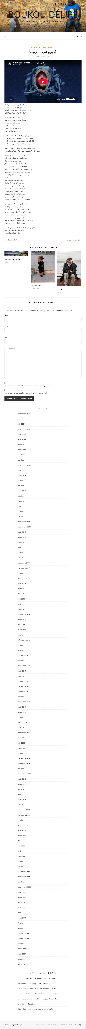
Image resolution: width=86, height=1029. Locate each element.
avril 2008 (22, 913)
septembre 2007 (24, 949)
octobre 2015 (23, 645)
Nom (7, 315)
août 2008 (22, 892)
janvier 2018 (23, 558)
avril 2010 (22, 794)
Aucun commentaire (74, 240)
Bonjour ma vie (38, 285)
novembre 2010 (24, 763)
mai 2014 (21, 676)
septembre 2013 (24, 702)
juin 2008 (21, 902)
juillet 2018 (22, 537)
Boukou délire (38, 47)
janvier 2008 (23, 928)
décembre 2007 (24, 933)
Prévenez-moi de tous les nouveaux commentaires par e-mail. (28, 386)
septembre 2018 (24, 527)
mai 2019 (21, 501)
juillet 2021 (22, 455)
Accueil (37, 1025)
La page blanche (12, 259)
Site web (7, 337)
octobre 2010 (23, 768)
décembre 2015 (24, 640)
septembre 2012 (24, 722)
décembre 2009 (24, 810)
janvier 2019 (23, 516)
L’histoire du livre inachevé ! (42, 1009)
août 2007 (22, 954)
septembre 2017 (24, 578)
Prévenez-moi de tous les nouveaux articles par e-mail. (25, 393)
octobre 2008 (23, 882)
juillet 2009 (22, 835)
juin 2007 (21, 964)
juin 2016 (21, 624)
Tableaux (63, 1025)
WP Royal (19, 1025)
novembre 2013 (24, 691)
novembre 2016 (24, 614)
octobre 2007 (23, 943)
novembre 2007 (24, 938)
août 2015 (22, 650)
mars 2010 (22, 799)
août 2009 (22, 830)
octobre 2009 (23, 820)
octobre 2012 (23, 717)
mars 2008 (22, 918)
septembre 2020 (24, 465)
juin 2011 (21, 743)
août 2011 (22, 738)
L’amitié (45, 983)
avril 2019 (22, 506)
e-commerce (55, 1025)
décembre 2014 (24, 655)
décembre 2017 (24, 563)
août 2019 (22, 491)
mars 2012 (22, 727)
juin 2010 (21, 789)
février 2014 (23, 681)
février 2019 (23, 511)
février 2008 (23, 923)
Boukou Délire (43, 14)
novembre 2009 (24, 815)
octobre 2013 (23, 696)
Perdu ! (60, 289)
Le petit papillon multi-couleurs (45, 978)
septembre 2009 (24, 825)
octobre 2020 (23, 460)
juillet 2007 (22, 959)
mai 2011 (21, 748)
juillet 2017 (22, 588)
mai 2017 (21, 599)
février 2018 (23, 552)
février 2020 (23, 480)
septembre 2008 (24, 887)
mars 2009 (22, 856)
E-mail (7, 326)
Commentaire (9, 348)
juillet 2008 (22, 897)
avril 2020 (22, 470)
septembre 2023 (24, 429)
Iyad (78, 1025)
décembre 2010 (24, 758)
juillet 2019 (22, 496)
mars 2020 (22, 475)
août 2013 (22, 707)
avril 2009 (22, 851)
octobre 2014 (23, 660)
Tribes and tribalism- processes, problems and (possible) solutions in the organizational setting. (40, 999)
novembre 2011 (24, 732)
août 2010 (22, 779)
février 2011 (23, 753)
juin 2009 (21, 841)
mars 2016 (22, 630)
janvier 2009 (23, 866)
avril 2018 (22, 547)
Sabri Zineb (22, 1009)
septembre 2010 (24, 774)
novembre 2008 (24, 877)
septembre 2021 (24, 450)
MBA (74, 1025)
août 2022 (22, 439)
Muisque (51, 47)
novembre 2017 (24, 568)
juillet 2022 (22, 444)
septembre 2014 (24, 666)
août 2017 (22, 583)
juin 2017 (21, 594)
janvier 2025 (23, 419)
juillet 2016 (22, 619)
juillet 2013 (22, 712)
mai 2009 (21, 846)
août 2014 (22, 671)
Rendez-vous (45, 1025)
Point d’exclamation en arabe (45, 989)
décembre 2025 (24, 413)
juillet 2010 (22, 784)
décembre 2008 (24, 871)
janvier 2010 (23, 805)
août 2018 (22, 532)
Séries (70, 1025)
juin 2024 (21, 424)
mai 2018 (21, 542)
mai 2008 (21, 907)
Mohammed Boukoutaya (27, 983)
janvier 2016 (23, 635)
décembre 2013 (24, 686)
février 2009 (23, 861)
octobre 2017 (23, 573)
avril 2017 (22, 604)
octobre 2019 (23, 486)
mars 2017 (22, 609)
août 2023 (22, 434)
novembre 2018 (24, 522)
